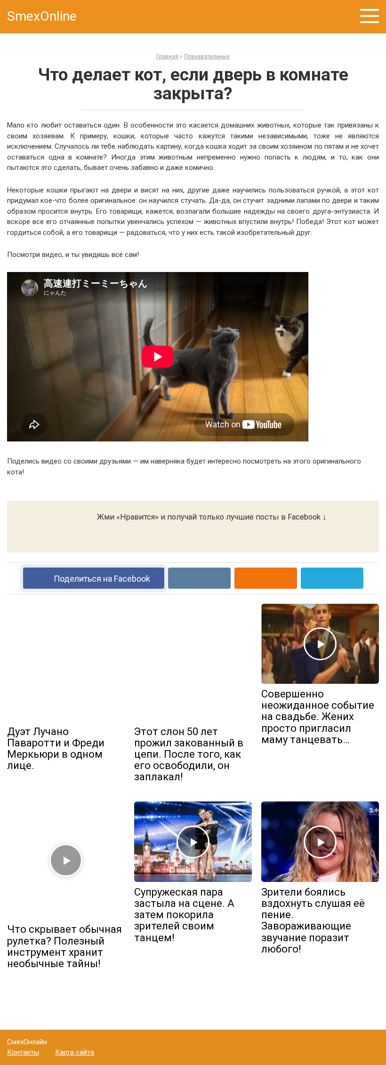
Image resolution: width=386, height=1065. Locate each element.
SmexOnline (42, 16)
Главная (167, 56)
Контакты (23, 1052)
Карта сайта (74, 1052)
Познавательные (207, 56)
